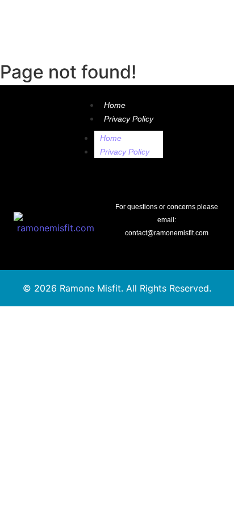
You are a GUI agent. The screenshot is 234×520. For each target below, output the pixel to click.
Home (115, 105)
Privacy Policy (128, 118)
